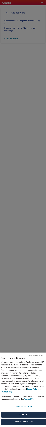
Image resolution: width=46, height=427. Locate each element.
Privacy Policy (6, 392)
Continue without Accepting (36, 355)
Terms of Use (29, 399)
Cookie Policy (32, 389)
